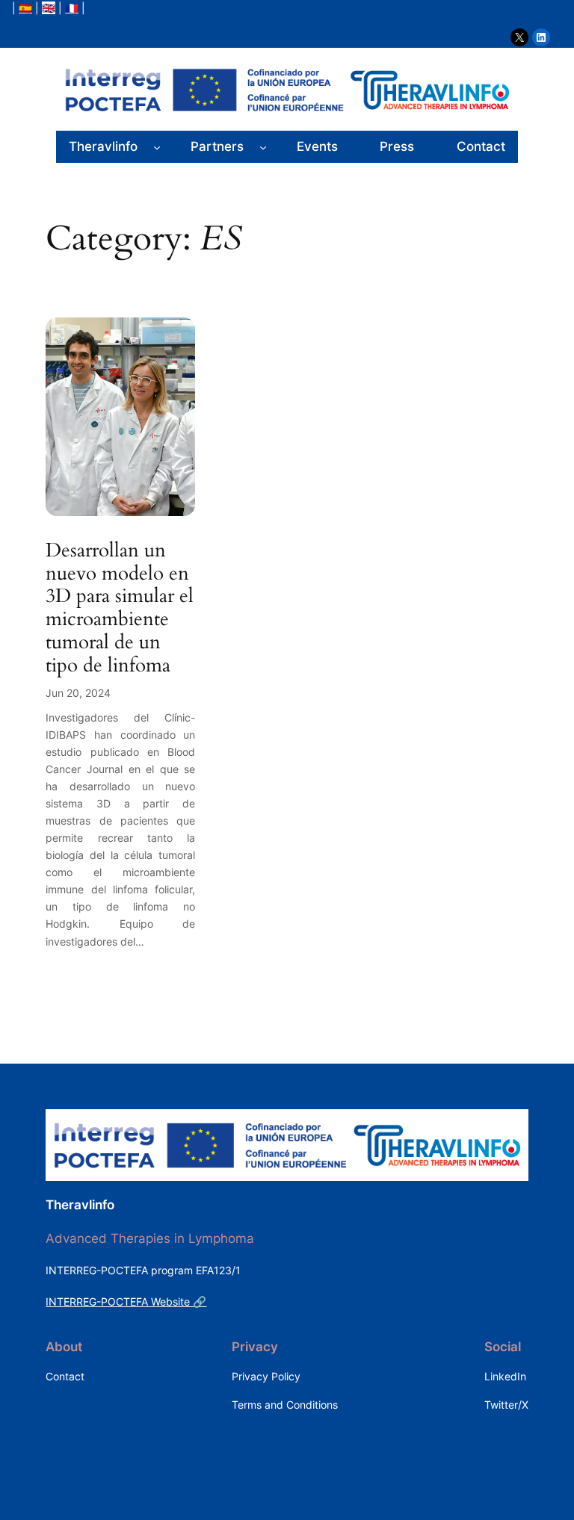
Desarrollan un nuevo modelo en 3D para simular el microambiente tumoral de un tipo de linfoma (120, 608)
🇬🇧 (48, 7)
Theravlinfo (80, 1204)
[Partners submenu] (263, 146)
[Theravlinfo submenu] (157, 146)
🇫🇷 (71, 7)
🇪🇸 (25, 7)
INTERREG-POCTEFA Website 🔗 (126, 1301)
